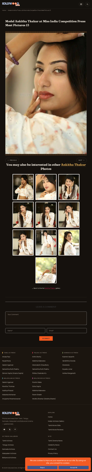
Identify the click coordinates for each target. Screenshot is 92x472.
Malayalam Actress (9, 453)
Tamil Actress (7, 441)
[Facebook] (4, 430)
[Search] (87, 4)
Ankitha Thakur (73, 165)
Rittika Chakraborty (39, 373)
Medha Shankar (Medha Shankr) (44, 399)
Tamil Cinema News (55, 441)
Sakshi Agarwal (7, 365)
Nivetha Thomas (8, 386)
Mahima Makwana (38, 361)
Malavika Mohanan (9, 395)
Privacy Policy (53, 453)
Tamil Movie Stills (54, 425)
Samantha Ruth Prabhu (10, 369)
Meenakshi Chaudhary (40, 365)
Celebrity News (53, 445)
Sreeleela (65, 365)
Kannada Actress (8, 449)
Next (80, 160)
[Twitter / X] (10, 430)
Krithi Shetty (36, 357)
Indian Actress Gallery (56, 421)
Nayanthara (6, 361)
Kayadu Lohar (67, 369)
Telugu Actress (8, 445)
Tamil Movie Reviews (55, 430)
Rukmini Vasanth (68, 357)
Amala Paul (6, 357)
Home (4, 10)
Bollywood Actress (9, 458)
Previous (13, 160)
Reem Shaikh (37, 395)
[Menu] (81, 4)
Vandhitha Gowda (68, 361)
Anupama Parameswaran (11, 399)
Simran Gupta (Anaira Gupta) (12, 373)
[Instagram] (15, 430)
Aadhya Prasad (7, 390)
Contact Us (52, 449)
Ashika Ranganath (69, 373)
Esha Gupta (36, 386)
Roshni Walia (37, 382)
